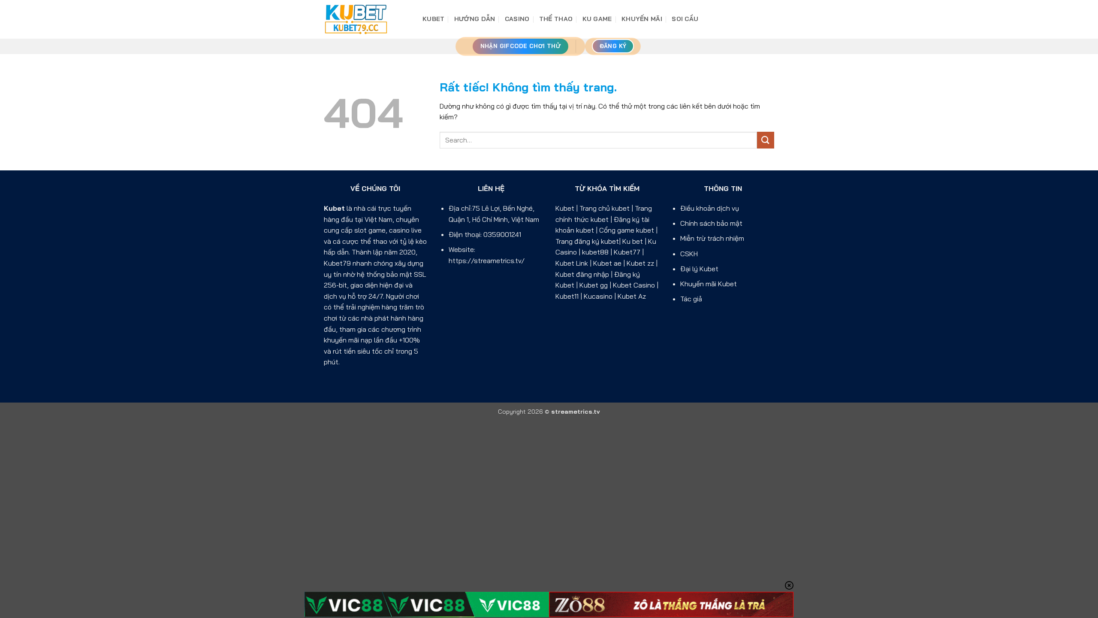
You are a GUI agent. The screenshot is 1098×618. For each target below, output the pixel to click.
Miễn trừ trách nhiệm (712, 238)
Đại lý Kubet (699, 268)
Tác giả (691, 298)
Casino (517, 19)
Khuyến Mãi (641, 19)
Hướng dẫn (474, 19)
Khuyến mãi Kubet (708, 283)
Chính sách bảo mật (711, 223)
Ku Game (597, 19)
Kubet (334, 208)
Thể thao (556, 19)
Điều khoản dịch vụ (709, 208)
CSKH (689, 253)
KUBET (433, 19)
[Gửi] (765, 140)
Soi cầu (685, 19)
